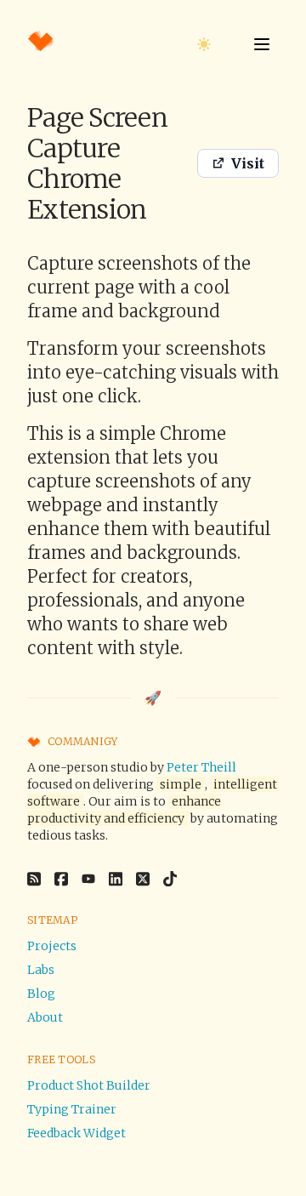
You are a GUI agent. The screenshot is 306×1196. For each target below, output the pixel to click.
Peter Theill (201, 767)
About (45, 1017)
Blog (41, 993)
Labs (40, 969)
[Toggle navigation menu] (262, 44)
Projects (51, 946)
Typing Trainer (71, 1109)
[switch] (204, 44)
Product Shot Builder (88, 1085)
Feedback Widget (76, 1133)
